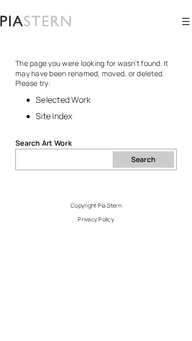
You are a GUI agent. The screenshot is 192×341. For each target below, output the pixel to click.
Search (143, 159)
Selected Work (63, 99)
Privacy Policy (96, 219)
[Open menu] (186, 21)
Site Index (54, 116)
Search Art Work (43, 143)
